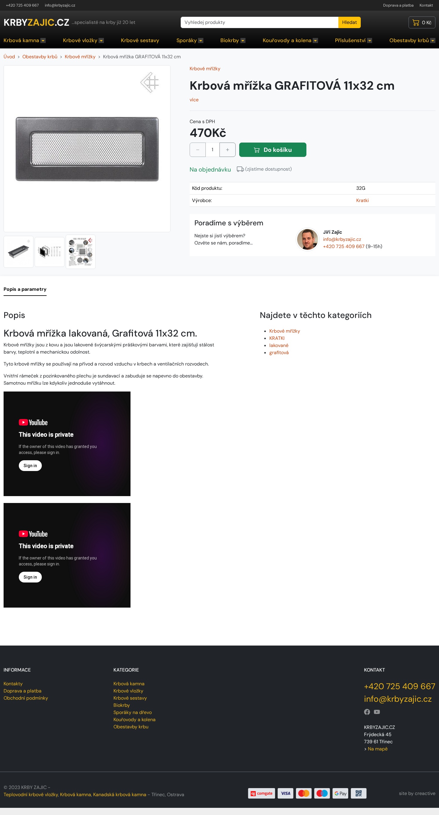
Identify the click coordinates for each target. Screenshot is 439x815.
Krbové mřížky (205, 68)
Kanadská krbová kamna (119, 794)
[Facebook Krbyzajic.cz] (367, 712)
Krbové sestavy (140, 40)
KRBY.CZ (36, 22)
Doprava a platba (398, 5)
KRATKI (277, 338)
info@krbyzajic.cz (60, 5)
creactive (425, 793)
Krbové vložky (80, 40)
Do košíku (277, 150)
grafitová (279, 352)
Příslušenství (350, 40)
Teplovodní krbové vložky (31, 794)
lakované (278, 345)
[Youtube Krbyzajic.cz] (377, 712)
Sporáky (186, 40)
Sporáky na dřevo (132, 712)
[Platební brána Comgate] (307, 793)
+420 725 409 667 (22, 5)
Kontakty (13, 684)
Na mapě (378, 749)
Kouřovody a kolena (287, 40)
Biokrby (229, 40)
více (194, 100)
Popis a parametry (25, 289)
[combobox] (260, 22)
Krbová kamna (21, 40)
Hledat (349, 22)
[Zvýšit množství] (228, 150)
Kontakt (426, 5)
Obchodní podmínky (26, 698)
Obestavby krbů (409, 40)
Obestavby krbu (130, 727)
